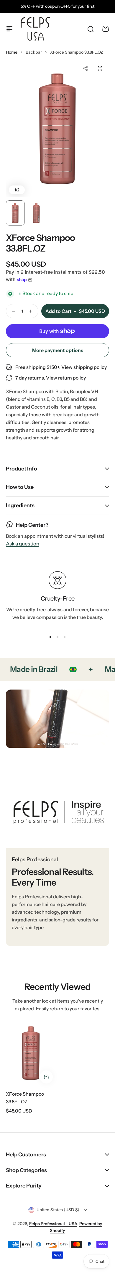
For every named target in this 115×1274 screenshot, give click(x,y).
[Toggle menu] (9, 28)
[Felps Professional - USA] (35, 29)
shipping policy (90, 367)
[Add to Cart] (46, 1076)
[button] (85, 68)
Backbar (34, 52)
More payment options (57, 350)
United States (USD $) (58, 1209)
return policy (72, 378)
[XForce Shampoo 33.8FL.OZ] (31, 1052)
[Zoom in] (57, 128)
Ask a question (22, 544)
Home (11, 52)
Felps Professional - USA (53, 1223)
